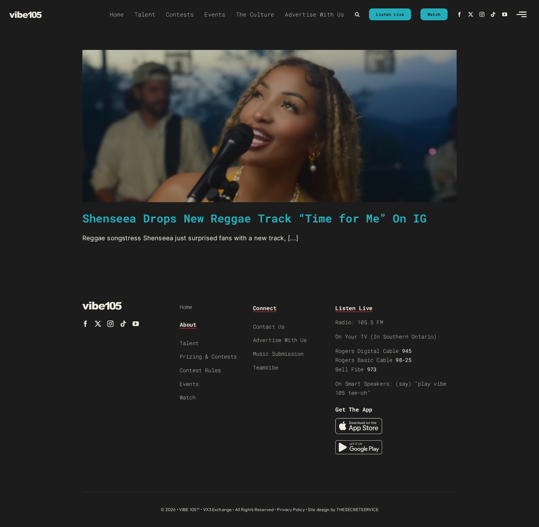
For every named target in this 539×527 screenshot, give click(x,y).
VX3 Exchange (217, 509)
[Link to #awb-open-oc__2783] (522, 14)
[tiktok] (493, 14)
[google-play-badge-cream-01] (358, 443)
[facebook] (459, 14)
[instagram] (481, 14)
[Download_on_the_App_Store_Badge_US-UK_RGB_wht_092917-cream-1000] (358, 421)
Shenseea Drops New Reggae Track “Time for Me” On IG (254, 218)
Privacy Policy (291, 509)
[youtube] (504, 14)
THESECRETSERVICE (357, 509)
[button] (357, 14)
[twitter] (470, 14)
